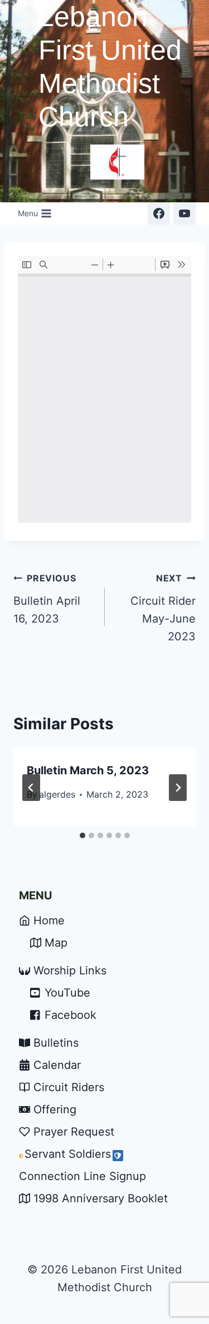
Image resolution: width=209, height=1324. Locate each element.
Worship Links (69, 970)
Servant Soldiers (68, 1154)
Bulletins (56, 1042)
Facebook (70, 1015)
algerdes (57, 794)
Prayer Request (73, 1131)
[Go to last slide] (31, 787)
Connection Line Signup (82, 1176)
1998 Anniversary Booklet (100, 1198)
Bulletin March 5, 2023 (88, 770)
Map (56, 942)
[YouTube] (184, 213)
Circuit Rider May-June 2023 (163, 608)
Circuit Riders (68, 1087)
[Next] (178, 787)
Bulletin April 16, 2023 (46, 599)
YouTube (67, 992)
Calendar (57, 1065)
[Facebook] (159, 213)
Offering (54, 1109)
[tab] (82, 835)
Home (49, 920)
